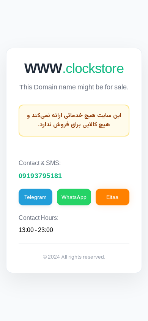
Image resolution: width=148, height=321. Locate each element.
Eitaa (112, 197)
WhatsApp (74, 197)
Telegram (35, 197)
